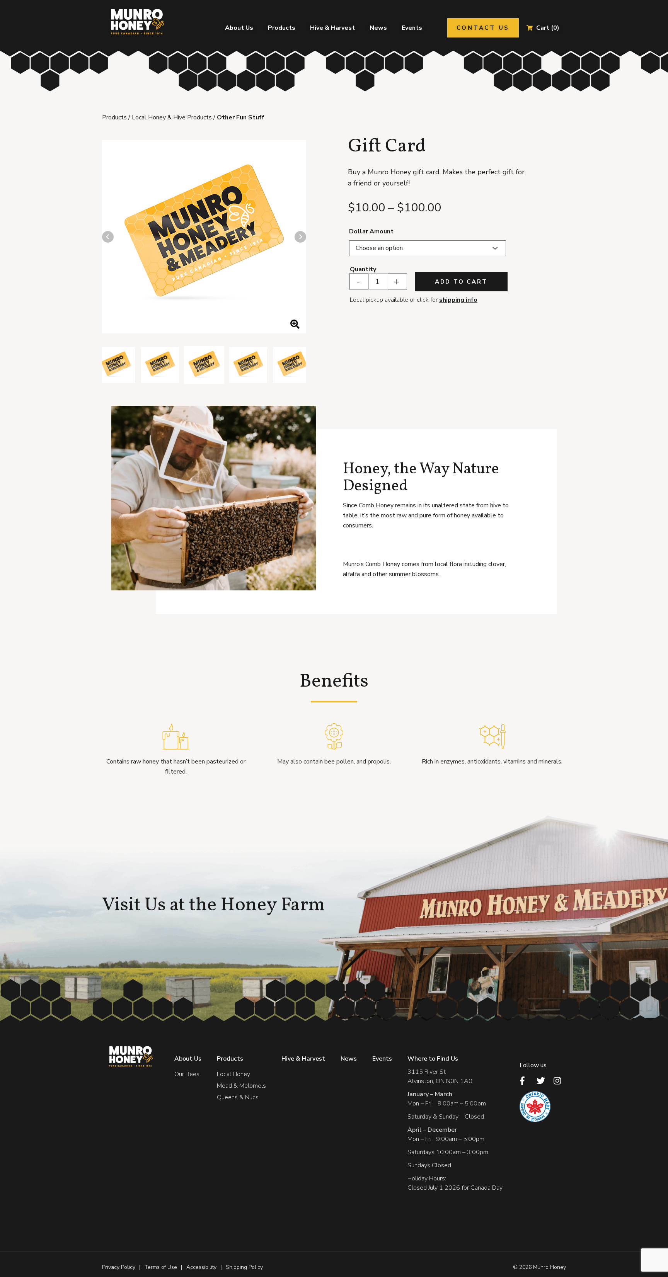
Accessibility (201, 1267)
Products (281, 28)
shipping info (458, 300)
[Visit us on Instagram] (560, 1080)
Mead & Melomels (241, 1085)
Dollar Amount (371, 231)
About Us (239, 28)
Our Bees (186, 1074)
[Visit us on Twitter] (543, 1080)
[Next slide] (300, 237)
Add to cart (461, 282)
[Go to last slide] (108, 237)
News (378, 28)
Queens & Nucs (238, 1097)
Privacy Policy (118, 1267)
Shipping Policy (244, 1267)
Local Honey (233, 1074)
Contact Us (483, 28)
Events (412, 28)
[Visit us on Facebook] (526, 1080)
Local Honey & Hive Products (172, 117)
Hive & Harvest (332, 28)
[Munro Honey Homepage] (136, 22)
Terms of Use (161, 1267)
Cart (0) (547, 28)
